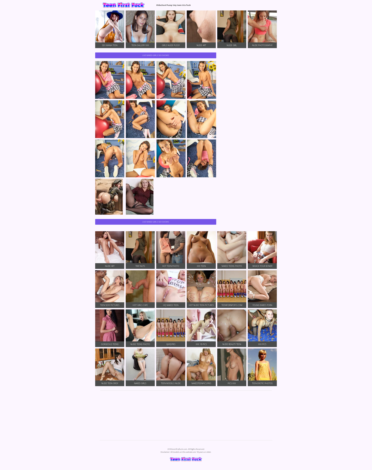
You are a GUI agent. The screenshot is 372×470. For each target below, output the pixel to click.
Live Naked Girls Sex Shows (155, 55)
